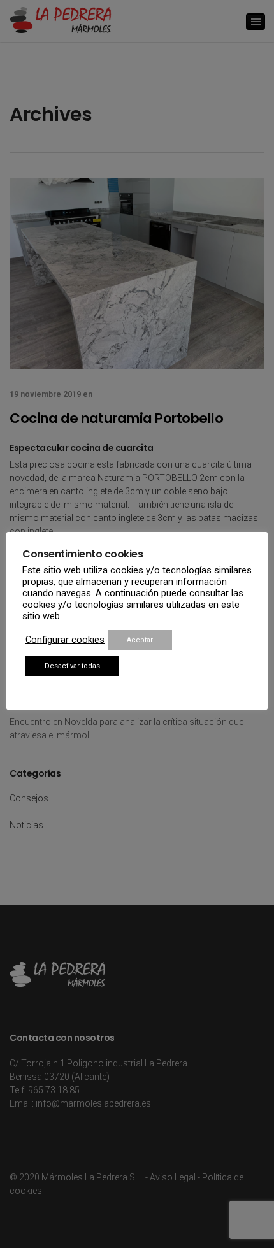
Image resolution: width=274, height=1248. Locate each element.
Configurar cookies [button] (65, 639)
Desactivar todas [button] (72, 666)
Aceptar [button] (140, 640)
